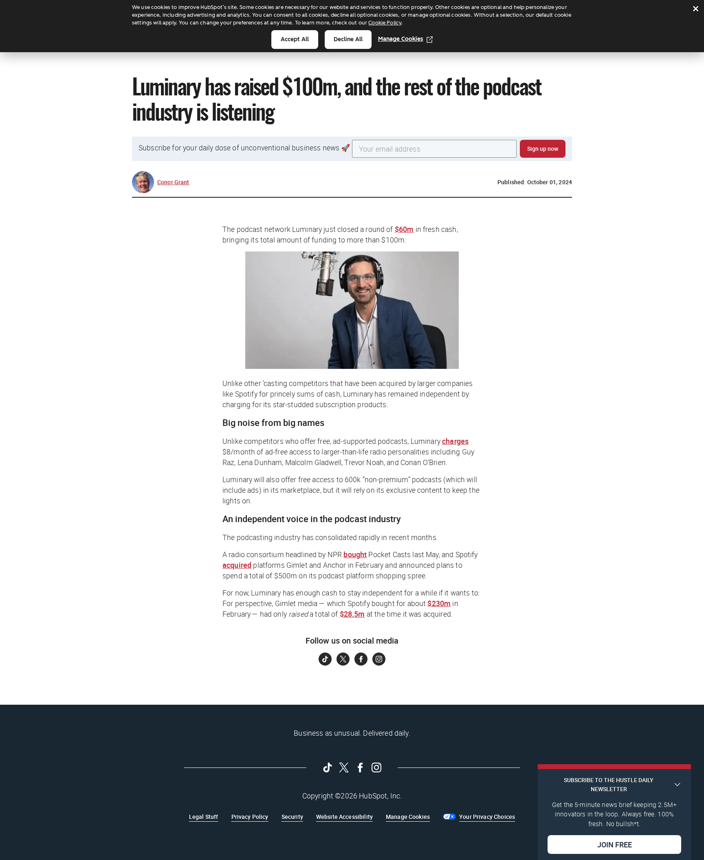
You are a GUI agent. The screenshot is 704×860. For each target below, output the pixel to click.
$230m (439, 603)
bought (355, 554)
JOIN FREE (614, 844)
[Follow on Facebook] (360, 659)
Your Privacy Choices (487, 816)
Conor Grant (173, 182)
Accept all (295, 39)
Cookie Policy (384, 23)
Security (292, 816)
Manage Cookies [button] (408, 816)
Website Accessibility (344, 816)
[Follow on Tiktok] (325, 659)
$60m (404, 229)
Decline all (348, 39)
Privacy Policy (249, 816)
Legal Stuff (203, 816)
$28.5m (352, 614)
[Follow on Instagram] (378, 659)
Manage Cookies (400, 38)
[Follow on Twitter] (343, 659)
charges (455, 441)
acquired (236, 565)
